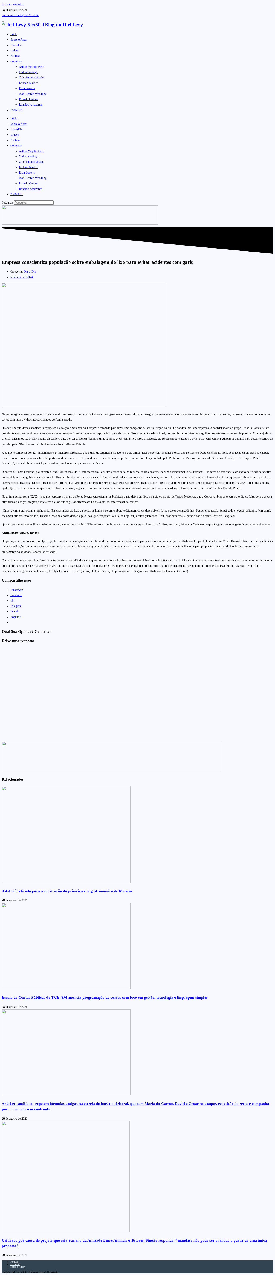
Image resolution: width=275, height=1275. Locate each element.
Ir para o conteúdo (13, 4)
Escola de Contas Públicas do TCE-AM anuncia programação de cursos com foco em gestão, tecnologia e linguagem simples (105, 997)
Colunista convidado (31, 77)
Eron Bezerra (27, 88)
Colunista (16, 61)
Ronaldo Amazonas (30, 104)
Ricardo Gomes (28, 99)
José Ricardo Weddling (33, 93)
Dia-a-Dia (16, 45)
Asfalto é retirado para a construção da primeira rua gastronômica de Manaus (67, 891)
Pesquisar (7, 202)
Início (13, 34)
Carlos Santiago (28, 72)
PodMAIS (16, 110)
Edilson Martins (28, 82)
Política (15, 55)
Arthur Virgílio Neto (31, 66)
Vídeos (14, 50)
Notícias (14, 1261)
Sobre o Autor (19, 39)
